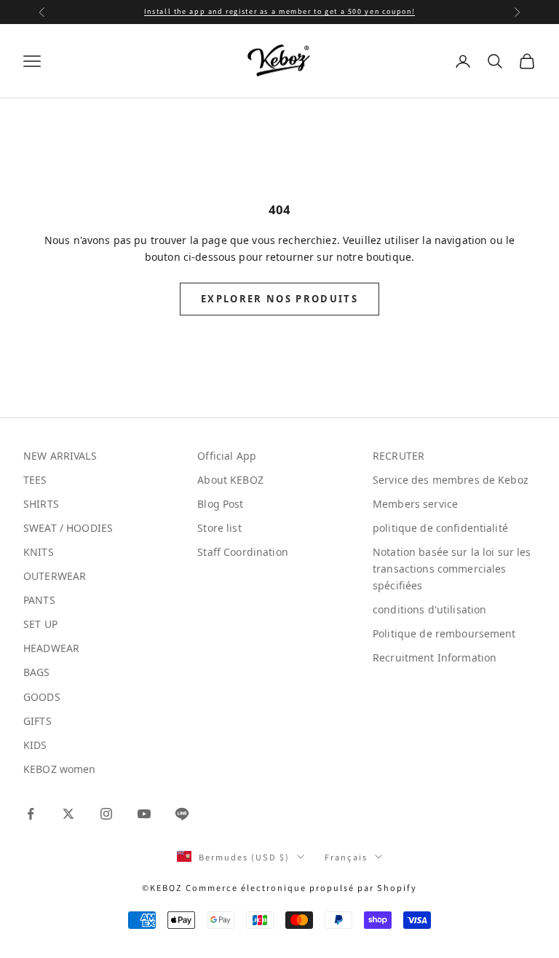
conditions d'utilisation (429, 609)
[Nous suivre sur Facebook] (30, 813)
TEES (35, 480)
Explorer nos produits (279, 298)
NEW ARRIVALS (60, 456)
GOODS (41, 697)
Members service (415, 504)
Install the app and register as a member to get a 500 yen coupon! (279, 11)
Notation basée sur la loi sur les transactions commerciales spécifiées (452, 568)
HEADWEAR (51, 648)
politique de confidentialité (440, 528)
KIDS (35, 745)
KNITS (38, 552)
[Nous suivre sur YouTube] (144, 813)
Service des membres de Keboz (450, 480)
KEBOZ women (59, 769)
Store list (219, 528)
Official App (226, 456)
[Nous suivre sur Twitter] (68, 813)
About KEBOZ (230, 480)
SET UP (40, 624)
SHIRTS (41, 504)
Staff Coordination (242, 552)
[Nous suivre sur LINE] (182, 813)
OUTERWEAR (54, 576)
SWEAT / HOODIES (68, 528)
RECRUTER (398, 456)
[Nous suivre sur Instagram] (106, 813)
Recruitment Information (434, 657)
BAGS (36, 672)
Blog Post (220, 504)
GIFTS (37, 721)
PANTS (39, 600)
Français (346, 857)
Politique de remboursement (444, 633)
